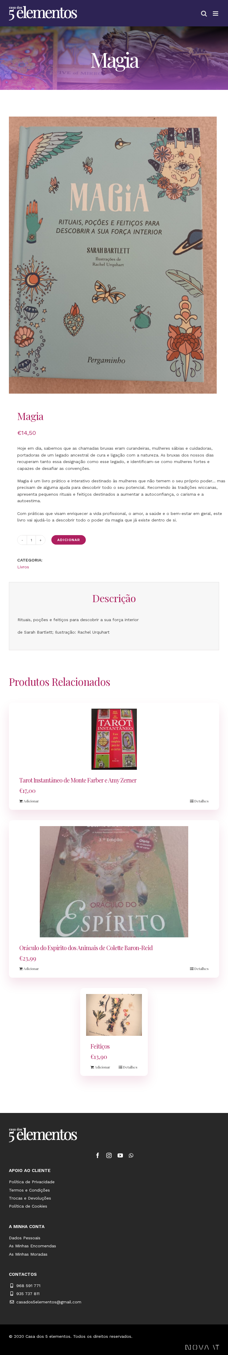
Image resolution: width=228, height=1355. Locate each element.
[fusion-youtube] (120, 1155)
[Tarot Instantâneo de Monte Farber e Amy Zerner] (114, 739)
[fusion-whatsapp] (131, 1155)
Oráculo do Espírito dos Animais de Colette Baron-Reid (86, 948)
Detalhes (201, 801)
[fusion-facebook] (97, 1155)
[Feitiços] (114, 1015)
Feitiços (100, 1046)
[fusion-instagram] (109, 1155)
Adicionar (68, 540)
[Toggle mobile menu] (216, 13)
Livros (23, 566)
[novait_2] (202, 1347)
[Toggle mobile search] (204, 13)
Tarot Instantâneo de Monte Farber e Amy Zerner (77, 780)
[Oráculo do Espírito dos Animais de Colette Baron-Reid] (114, 881)
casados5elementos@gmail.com (48, 1302)
